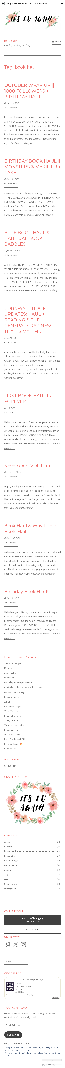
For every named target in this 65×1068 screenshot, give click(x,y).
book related (10, 851)
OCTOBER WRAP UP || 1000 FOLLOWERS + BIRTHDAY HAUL (29, 90)
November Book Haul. (28, 465)
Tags (6, 875)
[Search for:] (15, 961)
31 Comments (10, 542)
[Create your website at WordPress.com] (32, 3)
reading (7, 870)
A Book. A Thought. (12, 664)
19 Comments (10, 412)
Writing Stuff (10, 889)
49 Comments (10, 183)
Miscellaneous (10, 865)
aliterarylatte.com (12, 734)
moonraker (9, 678)
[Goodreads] (7, 944)
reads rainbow (11, 673)
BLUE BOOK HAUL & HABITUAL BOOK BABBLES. (27, 238)
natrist (7, 702)
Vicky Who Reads (12, 711)
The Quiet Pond (11, 720)
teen (6, 879)
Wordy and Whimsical (14, 725)
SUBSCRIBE (13, 1034)
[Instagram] (23, 944)
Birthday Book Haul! (26, 591)
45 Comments (10, 108)
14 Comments (10, 602)
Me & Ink (8, 668)
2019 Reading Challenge (32, 979)
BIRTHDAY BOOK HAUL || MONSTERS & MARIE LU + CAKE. (32, 166)
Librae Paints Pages (12, 707)
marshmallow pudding (14, 693)
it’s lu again (11, 40)
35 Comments (10, 255)
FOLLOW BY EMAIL (15, 1008)
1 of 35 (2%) (27, 994)
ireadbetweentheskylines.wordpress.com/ (23, 687)
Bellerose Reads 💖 (13, 744)
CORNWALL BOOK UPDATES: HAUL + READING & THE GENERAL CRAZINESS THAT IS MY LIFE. (28, 320)
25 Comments (10, 477)
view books (55, 997)
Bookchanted (10, 748)
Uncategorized (10, 884)
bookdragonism (11, 730)
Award (7, 842)
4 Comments (10, 342)
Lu (16, 983)
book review (10, 856)
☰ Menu (56, 41)
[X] (15, 944)
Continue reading (21, 143)
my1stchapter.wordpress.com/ (18, 682)
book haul (8, 847)
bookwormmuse (11, 697)
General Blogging (12, 861)
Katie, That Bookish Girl (14, 739)
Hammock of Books (13, 716)
